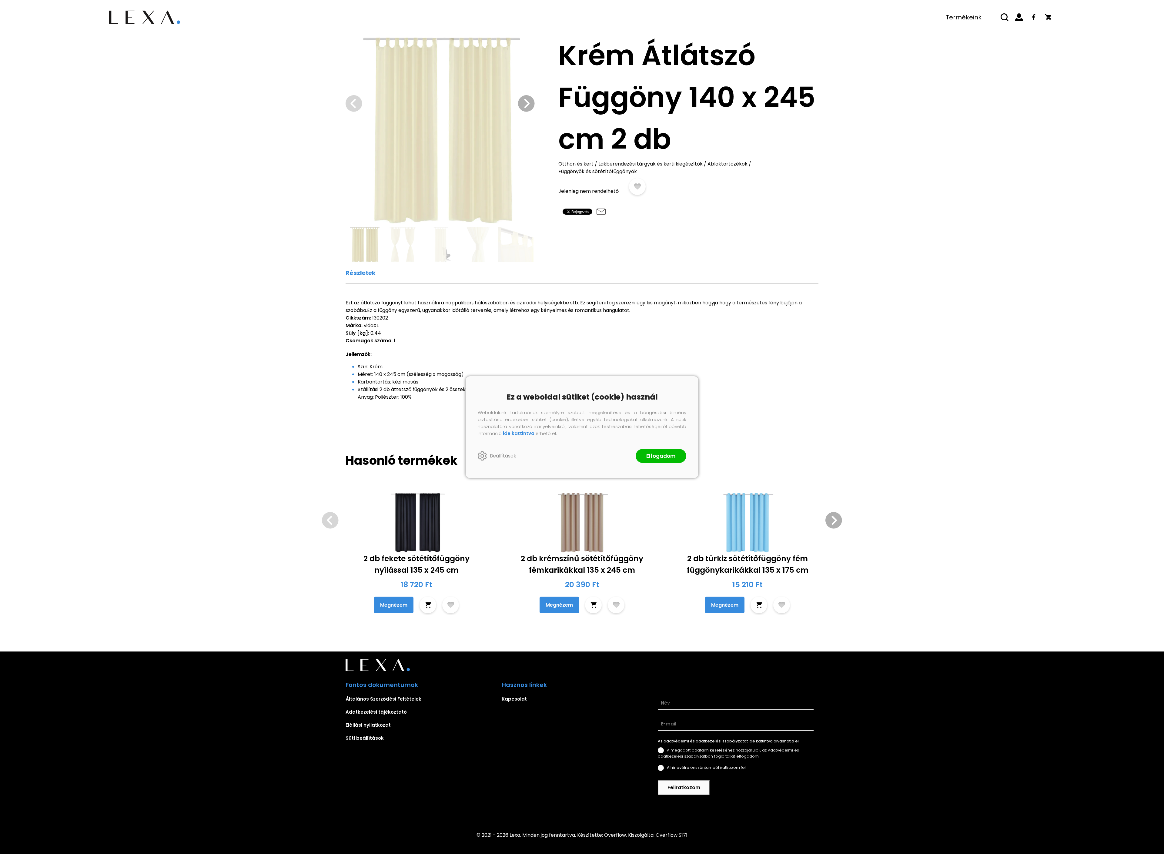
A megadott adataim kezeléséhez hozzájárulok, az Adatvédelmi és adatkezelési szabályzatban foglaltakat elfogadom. (728, 753)
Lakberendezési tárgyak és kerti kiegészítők (650, 163)
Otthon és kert (576, 163)
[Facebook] (1033, 17)
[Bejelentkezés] (1019, 17)
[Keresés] (1004, 17)
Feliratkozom (683, 787)
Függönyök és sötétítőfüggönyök (597, 171)
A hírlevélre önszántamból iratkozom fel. (707, 767)
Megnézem (393, 604)
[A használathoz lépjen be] (637, 186)
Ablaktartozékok (727, 163)
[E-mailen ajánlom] (601, 212)
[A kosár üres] (1048, 17)
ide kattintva (518, 433)
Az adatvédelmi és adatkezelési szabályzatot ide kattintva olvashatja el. (729, 741)
